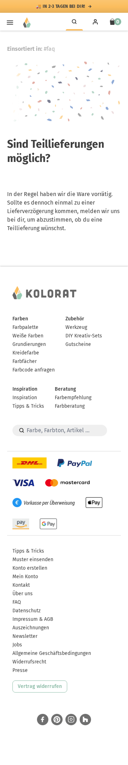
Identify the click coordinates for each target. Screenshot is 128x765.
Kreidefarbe (25, 353)
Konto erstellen (29, 568)
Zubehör (74, 319)
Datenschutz (26, 611)
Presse (20, 670)
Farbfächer (24, 361)
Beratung (65, 389)
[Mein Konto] (95, 22)
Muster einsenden (32, 560)
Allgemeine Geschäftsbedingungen (51, 653)
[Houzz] (85, 719)
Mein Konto (25, 577)
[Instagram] (71, 719)
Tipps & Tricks (28, 406)
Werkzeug (76, 327)
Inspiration (24, 389)
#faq (49, 48)
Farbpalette (25, 327)
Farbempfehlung (73, 398)
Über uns (22, 594)
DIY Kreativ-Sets (83, 336)
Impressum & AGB (32, 619)
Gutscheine (78, 344)
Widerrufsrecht (29, 662)
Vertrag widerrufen (40, 686)
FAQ (16, 602)
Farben (20, 319)
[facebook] (42, 719)
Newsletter (24, 636)
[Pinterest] (57, 719)
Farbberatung (70, 406)
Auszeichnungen (30, 628)
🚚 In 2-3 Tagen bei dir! (60, 6)
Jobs (17, 645)
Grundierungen (29, 344)
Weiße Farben (27, 336)
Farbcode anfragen (33, 370)
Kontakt (21, 585)
